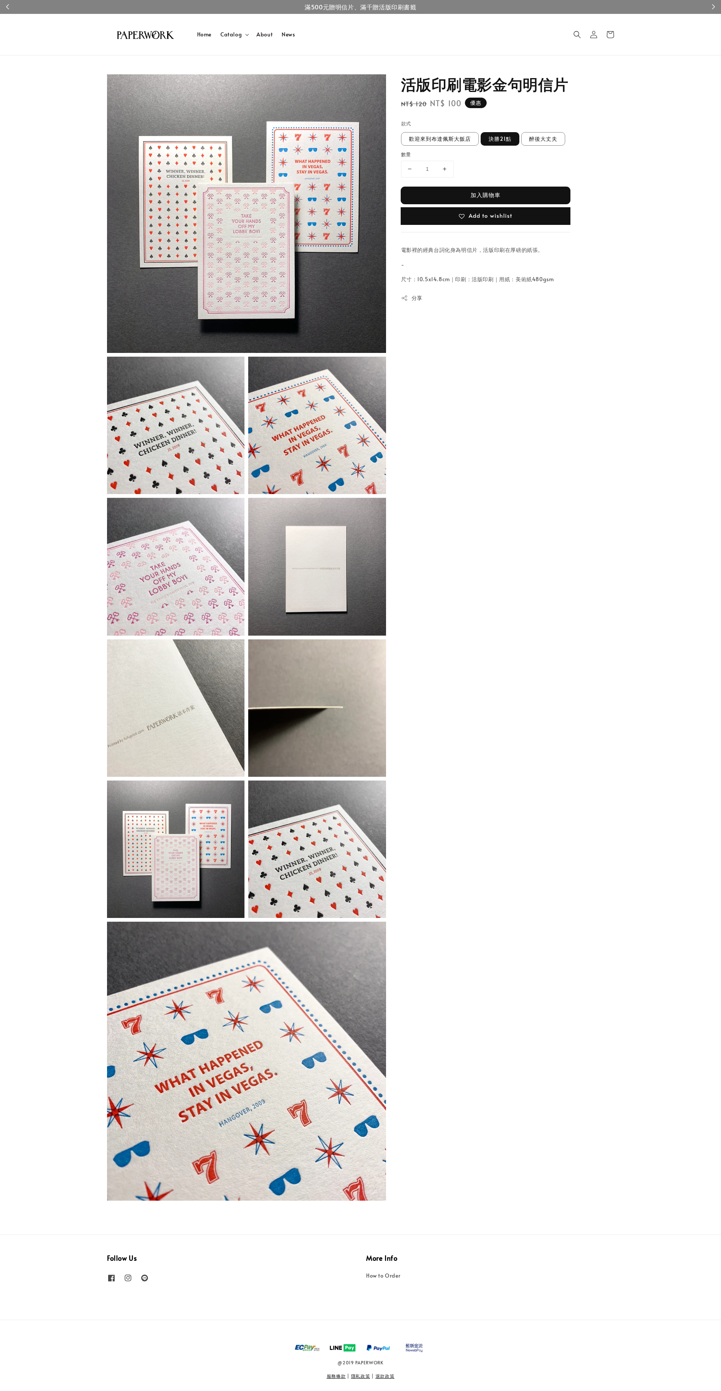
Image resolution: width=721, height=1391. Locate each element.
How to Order (383, 1275)
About (264, 34)
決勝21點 (500, 138)
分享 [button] (417, 297)
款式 (406, 123)
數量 (406, 154)
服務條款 (336, 1376)
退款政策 (385, 1376)
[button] (577, 34)
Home (204, 34)
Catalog (231, 34)
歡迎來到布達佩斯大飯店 (440, 138)
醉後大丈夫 (543, 138)
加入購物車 (486, 195)
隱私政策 (360, 1376)
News (288, 34)
